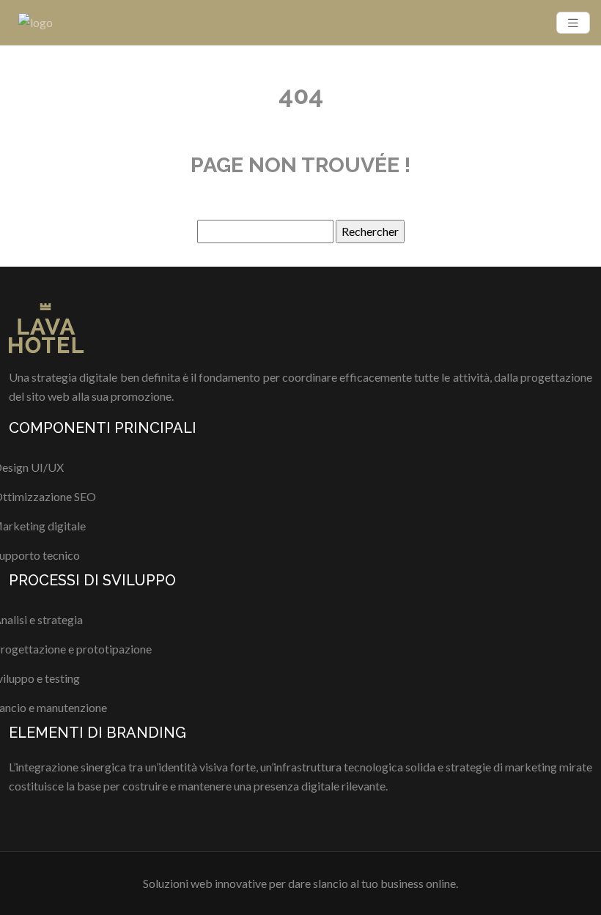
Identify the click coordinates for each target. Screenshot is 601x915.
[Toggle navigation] (573, 23)
